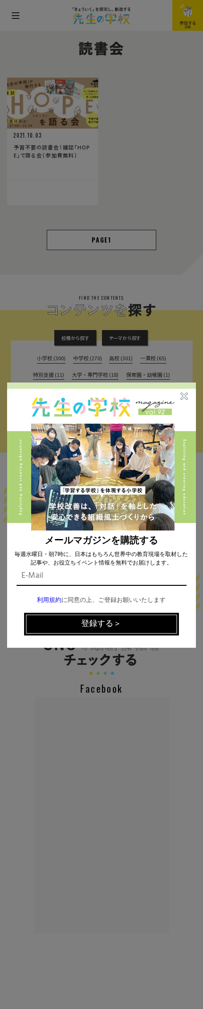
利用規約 (49, 600)
